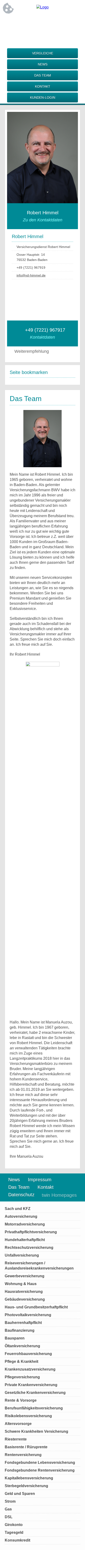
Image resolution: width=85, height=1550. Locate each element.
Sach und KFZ (17, 1209)
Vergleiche (42, 53)
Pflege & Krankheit (21, 1361)
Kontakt (42, 86)
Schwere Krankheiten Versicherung (36, 1431)
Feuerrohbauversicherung (28, 1354)
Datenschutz (21, 1194)
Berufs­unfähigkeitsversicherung (34, 1408)
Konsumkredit (17, 1540)
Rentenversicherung (23, 1455)
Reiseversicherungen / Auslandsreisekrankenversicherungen (39, 1265)
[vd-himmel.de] (42, 7)
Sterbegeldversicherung (26, 1486)
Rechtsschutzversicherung (29, 1248)
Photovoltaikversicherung (28, 1315)
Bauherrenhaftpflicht (23, 1323)
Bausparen (15, 1338)
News (42, 64)
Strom (10, 1501)
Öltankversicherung (22, 1346)
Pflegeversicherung (22, 1377)
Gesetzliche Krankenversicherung (35, 1393)
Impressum (39, 1179)
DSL (9, 1517)
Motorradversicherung (25, 1224)
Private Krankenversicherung (31, 1385)
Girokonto (14, 1525)
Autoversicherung (21, 1216)
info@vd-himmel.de (31, 275)
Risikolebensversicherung (28, 1416)
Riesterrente (16, 1439)
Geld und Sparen (20, 1494)
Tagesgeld (14, 1532)
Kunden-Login (42, 97)
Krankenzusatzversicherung (30, 1369)
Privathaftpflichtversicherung (31, 1232)
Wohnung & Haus (21, 1284)
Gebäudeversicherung (25, 1299)
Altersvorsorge (18, 1424)
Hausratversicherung (24, 1292)
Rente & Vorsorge (21, 1400)
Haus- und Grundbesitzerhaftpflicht (36, 1307)
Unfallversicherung (22, 1255)
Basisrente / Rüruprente (26, 1447)
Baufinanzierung (19, 1330)
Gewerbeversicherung (24, 1276)
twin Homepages (59, 1195)
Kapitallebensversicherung (29, 1478)
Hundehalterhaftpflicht (25, 1240)
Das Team (42, 75)
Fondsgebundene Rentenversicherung (40, 1470)
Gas (8, 1509)
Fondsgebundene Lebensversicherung (40, 1463)
